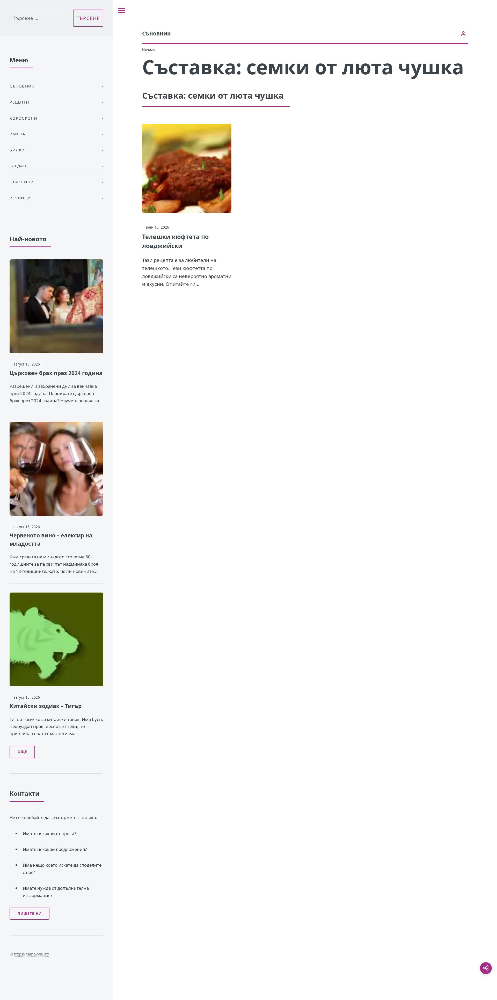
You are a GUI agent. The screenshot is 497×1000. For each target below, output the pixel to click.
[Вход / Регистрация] (463, 33)
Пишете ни (30, 913)
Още (22, 751)
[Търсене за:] (40, 18)
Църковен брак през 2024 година (56, 373)
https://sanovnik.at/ (31, 954)
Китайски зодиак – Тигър (46, 706)
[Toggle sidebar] (121, 10)
